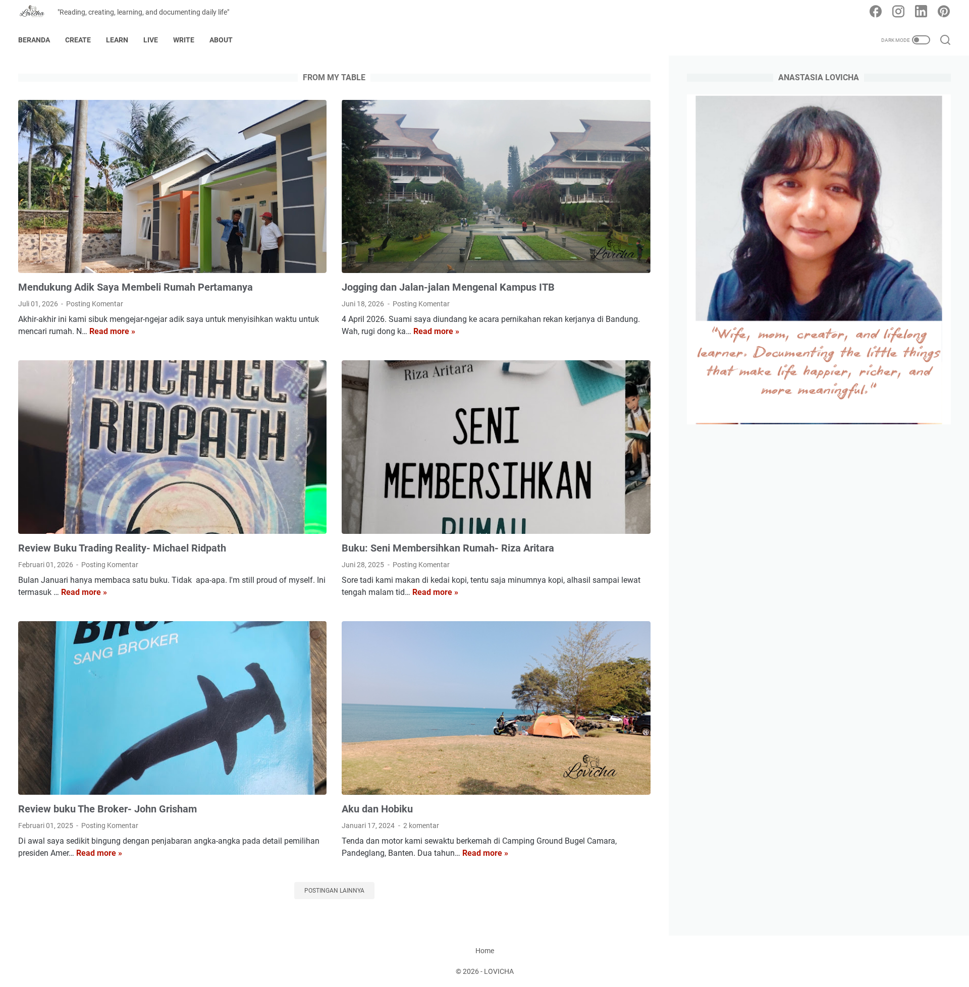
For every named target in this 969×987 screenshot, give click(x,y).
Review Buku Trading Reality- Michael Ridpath (122, 548)
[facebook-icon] (876, 12)
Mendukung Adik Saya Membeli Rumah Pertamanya (135, 287)
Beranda (34, 40)
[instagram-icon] (898, 12)
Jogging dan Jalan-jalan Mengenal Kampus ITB (448, 287)
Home (484, 951)
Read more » (112, 331)
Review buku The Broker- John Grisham (107, 809)
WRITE (183, 40)
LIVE (150, 40)
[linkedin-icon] (921, 12)
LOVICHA (499, 971)
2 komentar (421, 825)
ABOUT (221, 40)
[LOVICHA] (38, 12)
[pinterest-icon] (944, 12)
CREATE (78, 40)
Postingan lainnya (334, 890)
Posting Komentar (94, 304)
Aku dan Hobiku (377, 809)
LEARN (117, 40)
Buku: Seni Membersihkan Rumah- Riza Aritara (448, 548)
